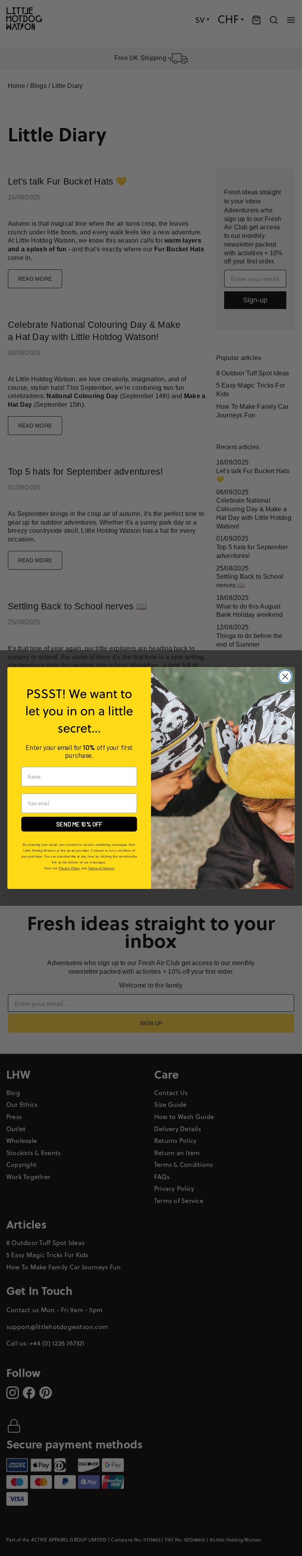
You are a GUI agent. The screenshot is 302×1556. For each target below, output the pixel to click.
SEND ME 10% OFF (79, 824)
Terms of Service (101, 868)
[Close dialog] (285, 676)
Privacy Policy (69, 868)
